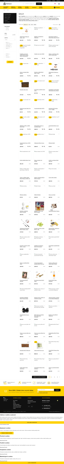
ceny (29, 24)
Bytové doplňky (27, 7)
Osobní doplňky (41, 7)
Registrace (58, 0)
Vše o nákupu (49, 0)
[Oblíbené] (55, 4)
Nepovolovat (2, 440)
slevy (32, 24)
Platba (14, 401)
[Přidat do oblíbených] (30, 28)
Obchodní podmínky (16, 404)
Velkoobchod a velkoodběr (32, 401)
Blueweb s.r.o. (58, 411)
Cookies (14, 408)
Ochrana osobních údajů (44, 392)
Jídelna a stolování (13, 7)
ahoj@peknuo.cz (47, 408)
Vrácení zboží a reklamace (17, 405)
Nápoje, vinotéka (20, 7)
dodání (35, 24)
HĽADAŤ (39, 3)
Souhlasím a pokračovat (32, 422)
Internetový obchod (52, 411)
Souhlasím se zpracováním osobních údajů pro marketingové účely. (48, 392)
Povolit (6, 440)
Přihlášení (53, 0)
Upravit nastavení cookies (4, 424)
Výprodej (57, 7)
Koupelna (34, 7)
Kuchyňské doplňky (6, 7)
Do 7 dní (7, 29)
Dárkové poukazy (30, 400)
